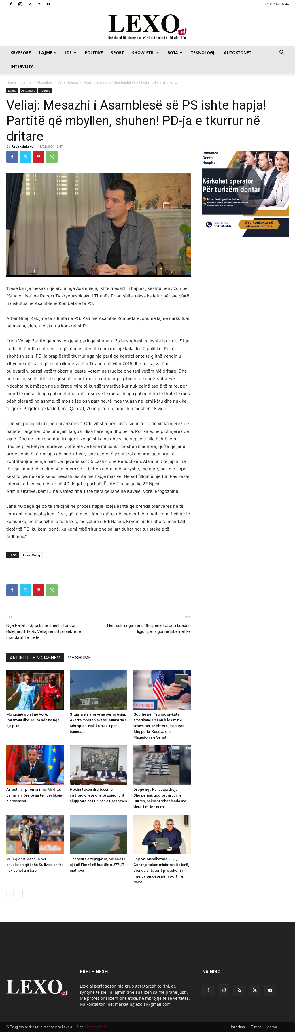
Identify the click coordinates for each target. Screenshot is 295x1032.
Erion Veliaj (31, 555)
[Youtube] (48, 4)
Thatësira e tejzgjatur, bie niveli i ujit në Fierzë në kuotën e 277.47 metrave (97, 865)
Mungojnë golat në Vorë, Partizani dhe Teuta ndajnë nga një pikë (32, 720)
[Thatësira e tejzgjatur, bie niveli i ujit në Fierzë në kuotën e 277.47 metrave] (98, 834)
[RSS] (29, 4)
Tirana (256, 1026)
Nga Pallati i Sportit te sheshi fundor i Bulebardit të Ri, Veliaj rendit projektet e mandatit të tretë (43, 631)
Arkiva (272, 1026)
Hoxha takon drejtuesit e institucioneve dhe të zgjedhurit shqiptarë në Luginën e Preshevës (98, 795)
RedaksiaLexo (22, 146)
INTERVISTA (22, 66)
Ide (68, 52)
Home (11, 82)
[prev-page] (10, 893)
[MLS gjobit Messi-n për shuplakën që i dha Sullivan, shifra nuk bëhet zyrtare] (35, 834)
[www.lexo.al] (147, 27)
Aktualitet (44, 82)
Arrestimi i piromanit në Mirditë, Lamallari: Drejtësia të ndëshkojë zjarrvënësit (34, 795)
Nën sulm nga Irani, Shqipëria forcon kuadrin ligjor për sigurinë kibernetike (149, 628)
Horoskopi (237, 1026)
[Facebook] (10, 4)
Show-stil (143, 52)
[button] (282, 53)
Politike (94, 52)
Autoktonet (237, 52)
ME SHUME (79, 658)
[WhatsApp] (52, 157)
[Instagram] (20, 4)
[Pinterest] (38, 157)
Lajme (45, 52)
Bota (172, 52)
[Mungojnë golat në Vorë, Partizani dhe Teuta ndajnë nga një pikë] (35, 690)
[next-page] (19, 893)
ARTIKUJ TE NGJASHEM (35, 658)
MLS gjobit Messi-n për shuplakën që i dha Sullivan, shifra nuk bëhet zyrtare (34, 865)
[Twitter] (39, 4)
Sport (117, 52)
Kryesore (20, 52)
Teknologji (203, 52)
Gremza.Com (96, 1026)
